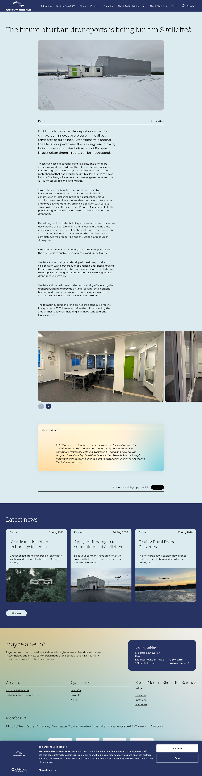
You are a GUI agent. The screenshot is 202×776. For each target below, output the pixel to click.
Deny (177, 758)
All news (16, 613)
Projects (94, 6)
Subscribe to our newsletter (22, 695)
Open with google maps (177, 661)
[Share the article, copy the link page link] (157, 487)
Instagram (141, 700)
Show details (45, 770)
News (83, 6)
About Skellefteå (158, 6)
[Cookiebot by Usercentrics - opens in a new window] (19, 770)
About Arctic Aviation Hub (131, 6)
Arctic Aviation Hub (17, 690)
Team (174, 6)
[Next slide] (48, 406)
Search (190, 6)
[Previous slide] (41, 406)
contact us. (47, 659)
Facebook (141, 704)
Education (46, 6)
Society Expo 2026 (65, 6)
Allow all (177, 748)
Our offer (108, 6)
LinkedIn (140, 695)
